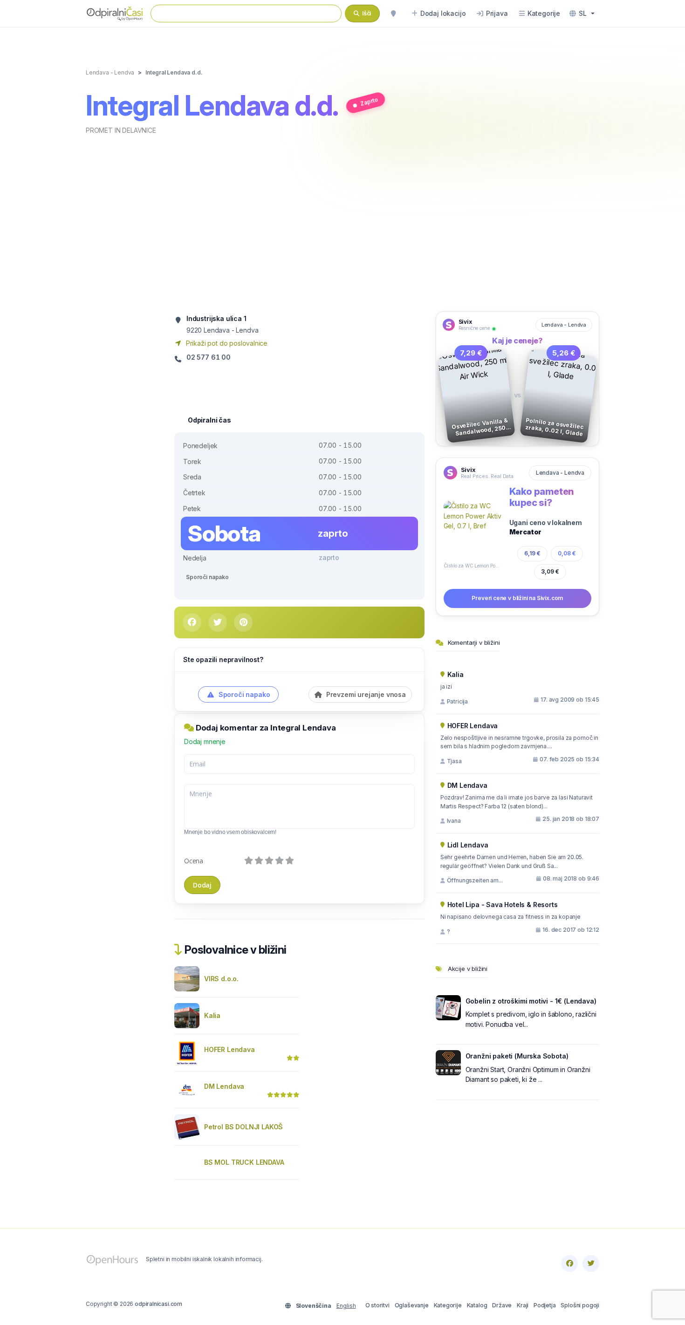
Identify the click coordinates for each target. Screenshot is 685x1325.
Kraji (522, 1305)
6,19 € (532, 553)
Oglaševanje (412, 1305)
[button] (582, 13)
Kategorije (448, 1305)
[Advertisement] (342, 222)
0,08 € (567, 553)
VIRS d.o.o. (221, 979)
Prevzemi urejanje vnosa (365, 694)
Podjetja (545, 1305)
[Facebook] (569, 1263)
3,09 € (550, 571)
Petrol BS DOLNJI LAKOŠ (243, 1127)
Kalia (212, 1015)
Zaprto (369, 101)
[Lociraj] (393, 13)
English (346, 1305)
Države (502, 1305)
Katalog (477, 1305)
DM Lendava (224, 1086)
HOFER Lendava (229, 1049)
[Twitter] (590, 1263)
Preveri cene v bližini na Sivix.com (517, 597)
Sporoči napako (207, 577)
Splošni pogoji (580, 1305)
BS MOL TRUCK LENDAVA (244, 1162)
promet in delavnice (121, 130)
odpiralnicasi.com (158, 1303)
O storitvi (377, 1305)
